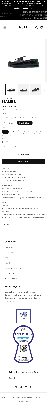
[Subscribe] (37, 378)
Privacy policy (40, 397)
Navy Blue (10, 123)
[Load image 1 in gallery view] (11, 89)
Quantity (5, 142)
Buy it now (23, 161)
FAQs (7, 258)
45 (14, 137)
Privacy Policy (11, 278)
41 (21, 132)
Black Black (24, 123)
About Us (9, 248)
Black (8, 118)
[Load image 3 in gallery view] (35, 89)
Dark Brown (22, 118)
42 (30, 132)
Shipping (5, 110)
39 (5, 132)
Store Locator (11, 253)
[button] (4, 27)
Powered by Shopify (25, 397)
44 (5, 137)
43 (37, 132)
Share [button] (6, 224)
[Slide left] (2, 90)
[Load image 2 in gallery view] (23, 89)
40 (13, 132)
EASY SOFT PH (13, 397)
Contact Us (9, 273)
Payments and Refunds (15, 268)
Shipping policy (24, 401)
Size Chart (9, 263)
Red (35, 118)
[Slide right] (44, 90)
